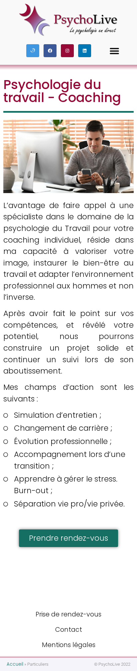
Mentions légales (68, 644)
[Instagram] (67, 50)
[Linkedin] (84, 50)
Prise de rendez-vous (68, 614)
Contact (68, 629)
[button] (114, 50)
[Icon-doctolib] (32, 50)
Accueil (15, 664)
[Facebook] (50, 50)
